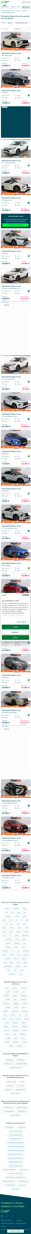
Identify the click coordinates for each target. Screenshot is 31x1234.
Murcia (7, 1022)
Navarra (15, 1022)
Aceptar (15, 627)
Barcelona (24, 995)
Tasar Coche (22, 1185)
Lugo (11, 1018)
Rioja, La (7, 1030)
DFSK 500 (22, 1081)
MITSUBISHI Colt (21, 1060)
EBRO (27, 920)
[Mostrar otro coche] (15, 49)
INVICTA (26, 927)
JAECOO (18, 931)
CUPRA (24, 916)
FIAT (12, 924)
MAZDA (23, 947)
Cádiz (15, 999)
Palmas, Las (14, 1026)
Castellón (6, 1003)
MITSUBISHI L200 (8, 1063)
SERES (11, 962)
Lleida (4, 1018)
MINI (18, 951)
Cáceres (7, 999)
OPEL (19, 954)
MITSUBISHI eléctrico (22, 1107)
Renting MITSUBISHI (15, 1115)
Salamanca (15, 1030)
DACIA (4, 920)
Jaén (20, 1015)
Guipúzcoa (25, 1011)
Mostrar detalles (21, 621)
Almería (8, 992)
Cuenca (16, 1007)
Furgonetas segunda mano (15, 1173)
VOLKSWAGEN (12, 974)
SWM (8, 970)
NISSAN (4, 954)
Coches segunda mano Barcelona (15, 1146)
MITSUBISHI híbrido (9, 1111)
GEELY (24, 924)
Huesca (13, 1015)
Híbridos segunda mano (9, 1181)
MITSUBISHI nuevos (21, 1111)
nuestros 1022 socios (14, 603)
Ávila (23, 992)
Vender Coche (15, 1189)
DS (21, 920)
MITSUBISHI (25, 951)
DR (16, 920)
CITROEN (17, 916)
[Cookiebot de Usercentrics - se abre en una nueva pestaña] (22, 595)
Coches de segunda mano (15, 1135)
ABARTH (7, 908)
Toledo (23, 1038)
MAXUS (16, 947)
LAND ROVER (25, 935)
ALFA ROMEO (16, 908)
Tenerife (8, 1038)
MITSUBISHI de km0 (8, 1107)
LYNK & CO (8, 943)
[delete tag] (12, 22)
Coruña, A (7, 1007)
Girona (24, 1007)
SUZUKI (25, 966)
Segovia (24, 1030)
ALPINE (24, 908)
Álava (7, 988)
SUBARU (18, 966)
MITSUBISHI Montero (21, 1089)
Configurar (15, 632)
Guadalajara (15, 1011)
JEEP (4, 935)
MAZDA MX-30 (8, 1089)
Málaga (26, 1018)
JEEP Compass (20, 1085)
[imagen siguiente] (29, 41)
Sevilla (7, 1034)
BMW (19, 912)
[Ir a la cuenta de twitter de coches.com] (1, 1216)
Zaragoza (19, 1045)
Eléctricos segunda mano (15, 1165)
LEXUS (17, 939)
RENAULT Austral (15, 1093)
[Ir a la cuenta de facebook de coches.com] (12, 1216)
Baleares (15, 995)
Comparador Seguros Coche (15, 1162)
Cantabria (23, 999)
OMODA (12, 954)
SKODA (18, 962)
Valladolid (16, 1042)
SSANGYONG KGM (8, 966)
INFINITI (19, 927)
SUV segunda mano (10, 1185)
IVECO (11, 931)
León (26, 1015)
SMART (25, 962)
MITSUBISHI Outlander (21, 1063)
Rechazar (15, 637)
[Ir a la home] (5, 2)
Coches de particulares (15, 1131)
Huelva (5, 1015)
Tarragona (22, 1034)
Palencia (5, 1026)
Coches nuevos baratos (15, 1139)
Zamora (11, 1045)
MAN (24, 943)
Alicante (23, 988)
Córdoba (25, 1003)
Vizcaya (24, 1042)
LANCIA (16, 935)
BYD (25, 912)
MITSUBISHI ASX (9, 1060)
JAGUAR (26, 931)
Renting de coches (23, 1181)
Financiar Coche (24, 1169)
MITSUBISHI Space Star (15, 1067)
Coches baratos (9, 1127)
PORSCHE (16, 958)
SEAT (5, 962)
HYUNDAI (12, 927)
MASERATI (8, 947)
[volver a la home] (5, 1211)
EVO (6, 924)
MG (12, 951)
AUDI (6, 912)
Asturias (16, 992)
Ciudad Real (16, 1003)
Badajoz (7, 995)
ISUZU (4, 931)
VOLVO (20, 974)
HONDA (4, 927)
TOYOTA (22, 970)
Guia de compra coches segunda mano (15, 1177)
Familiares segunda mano (9, 1169)
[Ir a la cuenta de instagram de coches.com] (7, 1216)
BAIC (13, 912)
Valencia (7, 1042)
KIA (10, 935)
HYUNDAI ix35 (10, 1085)
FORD (18, 924)
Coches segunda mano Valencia (15, 1158)
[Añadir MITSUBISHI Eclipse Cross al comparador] (29, 33)
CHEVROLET (8, 916)
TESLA (15, 970)
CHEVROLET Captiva (11, 1081)
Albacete (14, 988)
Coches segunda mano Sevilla (15, 1154)
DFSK (10, 920)
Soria (14, 1034)
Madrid (18, 1018)
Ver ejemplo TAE (23, 299)
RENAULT (24, 958)
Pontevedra (24, 1026)
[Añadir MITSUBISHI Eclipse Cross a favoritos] (26, 33)
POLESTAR (7, 958)
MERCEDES (5, 951)
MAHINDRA (16, 943)
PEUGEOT (26, 954)
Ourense (23, 1022)
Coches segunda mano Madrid (15, 1150)
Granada (5, 1011)
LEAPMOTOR (9, 939)
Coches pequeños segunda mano (15, 1142)
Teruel (15, 1038)
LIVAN (23, 939)
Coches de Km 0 (22, 1127)
